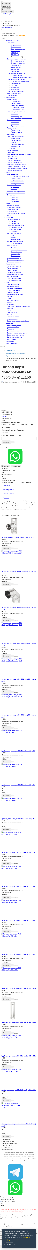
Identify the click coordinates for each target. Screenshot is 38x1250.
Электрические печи (14, 120)
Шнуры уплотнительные (15, 274)
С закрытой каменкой (18, 110)
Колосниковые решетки (15, 294)
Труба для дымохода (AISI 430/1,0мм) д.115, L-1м (18, 852)
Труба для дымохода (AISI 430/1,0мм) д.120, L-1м (18, 886)
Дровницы (10, 329)
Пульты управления (17, 126)
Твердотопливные (13, 205)
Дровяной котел (12, 209)
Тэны (9, 215)
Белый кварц (15, 138)
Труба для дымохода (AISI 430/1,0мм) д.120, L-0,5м (19, 1022)
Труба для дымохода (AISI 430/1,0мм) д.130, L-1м (18, 920)
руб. (6, 9)
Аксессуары (15, 201)
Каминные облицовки (14, 185)
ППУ (12, 235)
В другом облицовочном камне (21, 77)
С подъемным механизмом (20, 176)
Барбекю (10, 308)
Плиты (9, 298)
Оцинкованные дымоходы (15, 260)
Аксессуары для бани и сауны (17, 164)
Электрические (12, 211)
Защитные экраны (13, 331)
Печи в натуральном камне (16, 73)
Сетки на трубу (12, 158)
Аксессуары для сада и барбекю (18, 321)
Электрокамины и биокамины (15, 193)
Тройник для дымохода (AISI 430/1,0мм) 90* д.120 (18, 537)
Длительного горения (14, 207)
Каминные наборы (13, 327)
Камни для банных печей (15, 136)
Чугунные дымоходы (14, 258)
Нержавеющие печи (18, 105)
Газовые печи (11, 128)
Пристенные (15, 187)
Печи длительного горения (16, 79)
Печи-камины (11, 43)
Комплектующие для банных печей (19, 154)
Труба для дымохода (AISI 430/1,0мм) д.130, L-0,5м (19, 1056)
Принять (9, 1244)
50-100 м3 (14, 53)
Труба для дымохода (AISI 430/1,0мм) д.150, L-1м (18, 954)
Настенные (15, 122)
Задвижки (10, 296)
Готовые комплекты (13, 219)
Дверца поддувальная (14, 288)
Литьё (7, 282)
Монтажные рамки (13, 300)
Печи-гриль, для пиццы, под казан (18, 306)
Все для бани (10, 134)
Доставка (6, 498)
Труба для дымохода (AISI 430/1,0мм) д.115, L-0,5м (19, 988)
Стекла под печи (12, 276)
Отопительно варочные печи (16, 59)
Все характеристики (8, 480)
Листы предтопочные (14, 278)
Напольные (15, 124)
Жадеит (13, 142)
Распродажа (10, 341)
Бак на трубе (15, 254)
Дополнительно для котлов (16, 213)
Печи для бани (10, 97)
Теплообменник (16, 252)
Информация (6, 1139)
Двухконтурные (16, 229)
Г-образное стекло (17, 181)
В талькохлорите (16, 75)
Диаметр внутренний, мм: (11, 422)
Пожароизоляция (13, 268)
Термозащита (10, 264)
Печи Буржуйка (12, 95)
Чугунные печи (16, 45)
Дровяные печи (12, 99)
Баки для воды (12, 156)
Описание (6, 485)
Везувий (14, 221)
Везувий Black (15, 223)
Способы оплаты (8, 494)
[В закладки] (15, 548)
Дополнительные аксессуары (17, 333)
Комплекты (14, 114)
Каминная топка (12, 174)
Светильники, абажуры (14, 170)
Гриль (9, 310)
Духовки (9, 302)
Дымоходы (9, 217)
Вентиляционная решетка (15, 335)
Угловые (14, 189)
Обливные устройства (14, 162)
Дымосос (14, 248)
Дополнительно (12, 246)
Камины (8, 172)
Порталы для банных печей (16, 166)
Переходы (14, 231)
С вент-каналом (16, 243)
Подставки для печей (14, 280)
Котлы (8, 203)
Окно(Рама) (11, 152)
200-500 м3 (15, 71)
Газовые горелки (16, 132)
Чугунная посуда (12, 319)
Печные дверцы (12, 292)
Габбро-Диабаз (16, 140)
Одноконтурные (16, 227)
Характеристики (8, 489)
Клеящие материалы (14, 272)
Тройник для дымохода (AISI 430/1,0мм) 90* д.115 (18, 751)
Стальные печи (16, 47)
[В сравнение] (17, 548)
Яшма (13, 148)
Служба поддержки (8, 1141)
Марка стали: (6, 427)
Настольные (15, 199)
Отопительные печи (12, 41)
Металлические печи (14, 93)
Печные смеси (12, 270)
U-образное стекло (17, 183)
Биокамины (11, 195)
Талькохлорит (15, 146)
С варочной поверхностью (20, 81)
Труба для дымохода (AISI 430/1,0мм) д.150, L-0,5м (19, 1090)
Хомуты (13, 237)
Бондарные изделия (14, 160)
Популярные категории (9, 1143)
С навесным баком (17, 107)
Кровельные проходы (14, 266)
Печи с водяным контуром (16, 91)
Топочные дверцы (13, 286)
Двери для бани (12, 150)
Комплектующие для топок (16, 191)
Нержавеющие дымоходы (15, 225)
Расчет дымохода (11, 343)
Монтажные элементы (14, 233)
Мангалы (10, 315)
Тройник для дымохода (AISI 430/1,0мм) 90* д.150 (18, 818)
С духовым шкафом (17, 61)
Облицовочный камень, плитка (17, 168)
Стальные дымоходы (14, 262)
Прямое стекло (16, 179)
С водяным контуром (18, 49)
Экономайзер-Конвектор (19, 250)
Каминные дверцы (13, 284)
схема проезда (7, 27)
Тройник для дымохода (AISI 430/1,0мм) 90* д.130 (18, 785)
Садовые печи (12, 312)
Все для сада (10, 304)
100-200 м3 (15, 55)
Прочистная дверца (13, 290)
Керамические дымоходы (15, 241)
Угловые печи (15, 51)
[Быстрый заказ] (12, 442)
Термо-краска (11, 339)
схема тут (21, 35)
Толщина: (5, 433)
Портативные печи (13, 317)
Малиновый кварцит (18, 144)
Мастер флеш (15, 239)
